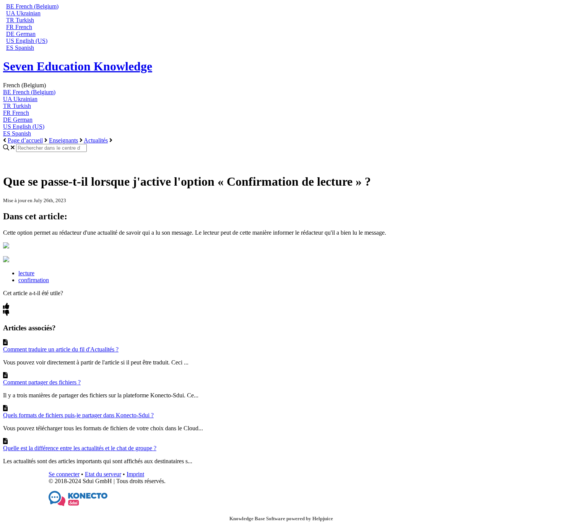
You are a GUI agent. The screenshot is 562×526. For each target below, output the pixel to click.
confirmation (33, 280)
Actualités (96, 140)
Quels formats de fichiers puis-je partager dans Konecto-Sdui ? (78, 415)
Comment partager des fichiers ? (42, 382)
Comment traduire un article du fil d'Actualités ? (61, 349)
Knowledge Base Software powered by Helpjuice (281, 518)
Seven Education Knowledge (77, 66)
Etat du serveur (103, 474)
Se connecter (64, 474)
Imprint (135, 474)
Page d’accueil (25, 140)
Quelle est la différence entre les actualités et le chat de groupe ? (79, 448)
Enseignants (63, 140)
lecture (26, 273)
